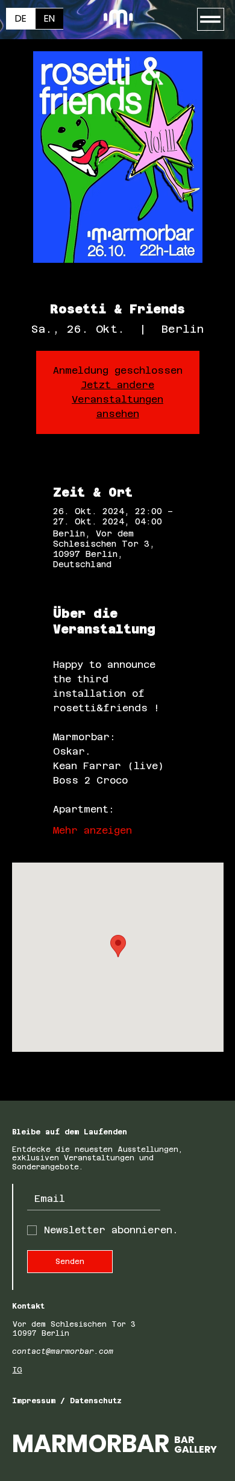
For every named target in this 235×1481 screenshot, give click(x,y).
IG (17, 1370)
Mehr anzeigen (92, 830)
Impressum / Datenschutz (67, 1401)
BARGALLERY (195, 1444)
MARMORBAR (90, 1444)
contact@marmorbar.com (62, 1351)
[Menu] (210, 19)
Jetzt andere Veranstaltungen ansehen (117, 399)
